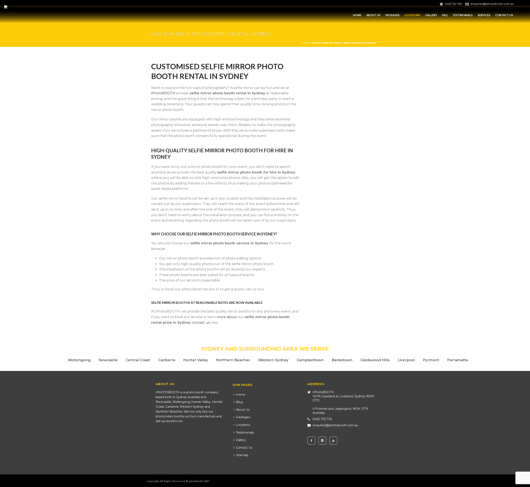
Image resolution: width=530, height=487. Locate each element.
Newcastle (108, 360)
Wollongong (79, 360)
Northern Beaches (233, 360)
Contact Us (504, 15)
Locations (412, 15)
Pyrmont (431, 360)
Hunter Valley (195, 360)
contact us (201, 323)
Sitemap (242, 455)
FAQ (444, 15)
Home (357, 15)
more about (227, 317)
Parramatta (457, 360)
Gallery (431, 15)
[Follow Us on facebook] (311, 441)
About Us (373, 15)
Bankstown (342, 360)
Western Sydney (273, 360)
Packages (392, 15)
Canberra (166, 360)
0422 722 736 (453, 3)
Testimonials (462, 15)
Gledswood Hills (375, 360)
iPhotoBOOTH (163, 93)
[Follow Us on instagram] (322, 441)
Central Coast (138, 360)
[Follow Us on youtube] (333, 441)
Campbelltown (310, 360)
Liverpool (406, 360)
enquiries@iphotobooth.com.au (492, 3)
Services (484, 15)
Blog (239, 402)
